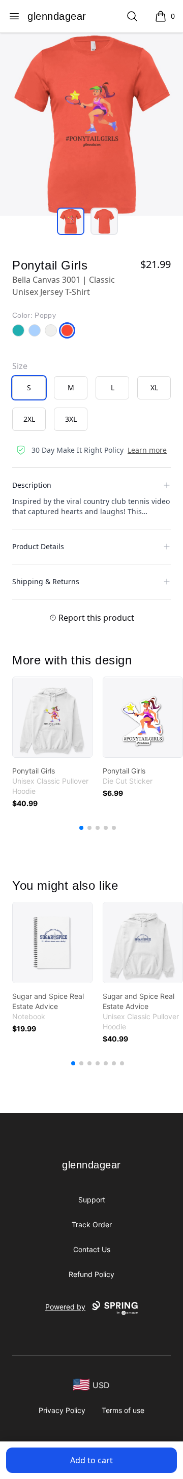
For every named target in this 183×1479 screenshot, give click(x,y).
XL (154, 387)
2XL (29, 419)
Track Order (92, 1224)
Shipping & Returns (45, 581)
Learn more (147, 450)
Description (31, 485)
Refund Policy (91, 1274)
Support (91, 1199)
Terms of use (123, 1410)
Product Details (38, 546)
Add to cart (91, 1460)
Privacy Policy (62, 1410)
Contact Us (91, 1249)
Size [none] (19, 366)
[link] (52, 717)
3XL (71, 419)
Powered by (65, 1306)
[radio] (29, 387)
